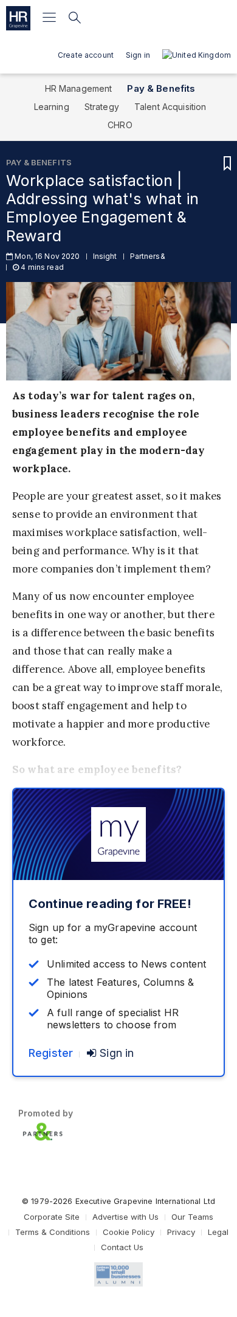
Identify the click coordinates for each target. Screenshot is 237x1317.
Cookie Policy (128, 1232)
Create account (86, 55)
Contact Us (122, 1247)
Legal (218, 1232)
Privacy (181, 1232)
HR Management (78, 88)
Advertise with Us (125, 1217)
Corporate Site (52, 1217)
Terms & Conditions (52, 1232)
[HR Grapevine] (18, 18)
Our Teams (192, 1217)
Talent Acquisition (170, 106)
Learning (51, 106)
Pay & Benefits (161, 88)
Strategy (101, 106)
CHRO (120, 125)
